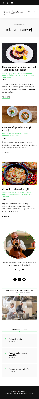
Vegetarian (6, 77)
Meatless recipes (15, 73)
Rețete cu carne (8, 195)
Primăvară (28, 73)
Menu (34, 12)
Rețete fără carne (9, 75)
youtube (12, 2)
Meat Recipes (20, 193)
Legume (5, 73)
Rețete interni (23, 75)
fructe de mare (8, 133)
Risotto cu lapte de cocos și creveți (16, 128)
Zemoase (5, 196)
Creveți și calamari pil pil (15, 189)
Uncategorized (8, 135)
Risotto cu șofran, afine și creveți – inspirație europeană (19, 68)
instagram (7, 2)
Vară (32, 75)
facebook (3, 2)
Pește (29, 193)
